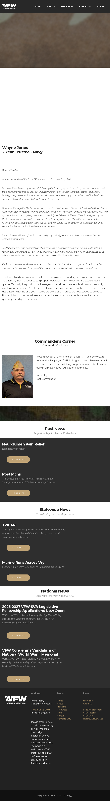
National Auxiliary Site (93, 719)
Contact (60, 716)
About (60, 704)
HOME (38, 6)
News (59, 713)
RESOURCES (84, 6)
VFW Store (88, 716)
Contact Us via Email (40, 710)
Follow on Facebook (92, 710)
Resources (62, 710)
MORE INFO (18, 459)
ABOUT (50, 6)
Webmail (87, 704)
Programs (61, 707)
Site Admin (88, 701)
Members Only (64, 719)
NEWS (100, 6)
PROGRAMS (66, 6)
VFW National (89, 713)
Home (60, 701)
